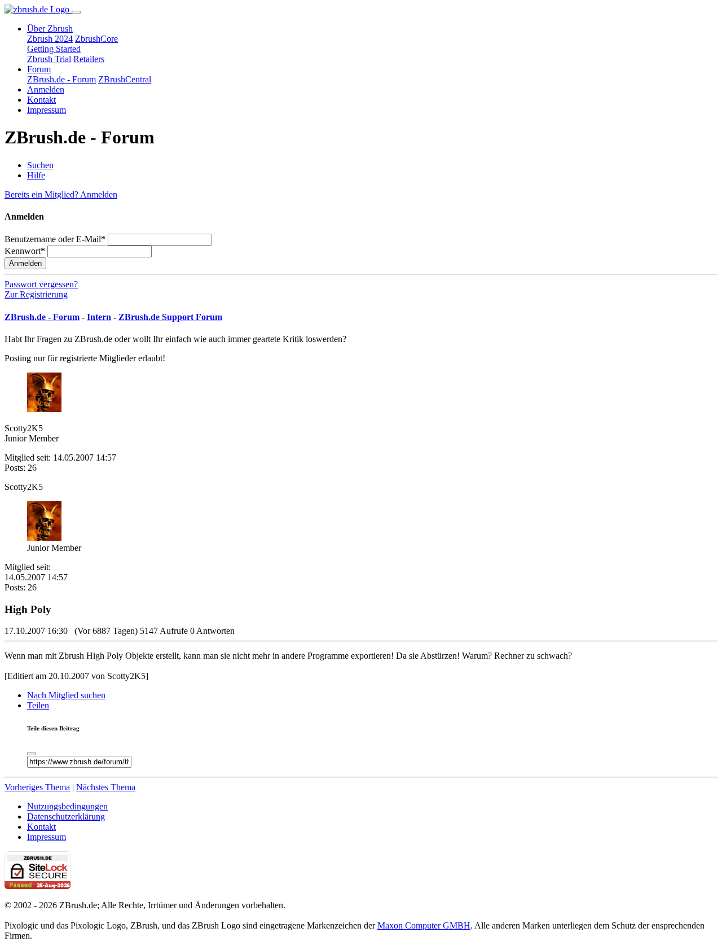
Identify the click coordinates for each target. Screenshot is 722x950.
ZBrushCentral (124, 79)
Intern (99, 317)
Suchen (40, 165)
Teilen (38, 705)
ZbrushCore (96, 38)
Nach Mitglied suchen (66, 695)
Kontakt (41, 99)
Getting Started (54, 49)
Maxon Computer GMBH (423, 925)
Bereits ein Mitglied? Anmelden (61, 194)
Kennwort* (25, 251)
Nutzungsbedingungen (67, 806)
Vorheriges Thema (37, 787)
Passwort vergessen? (41, 284)
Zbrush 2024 (50, 38)
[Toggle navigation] (76, 12)
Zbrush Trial (49, 59)
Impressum (46, 110)
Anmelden (45, 89)
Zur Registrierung (36, 294)
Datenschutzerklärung (66, 816)
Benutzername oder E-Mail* (55, 239)
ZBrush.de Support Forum (170, 317)
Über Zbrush (50, 28)
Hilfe (36, 175)
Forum (39, 69)
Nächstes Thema (105, 787)
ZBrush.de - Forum (61, 79)
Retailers (88, 59)
